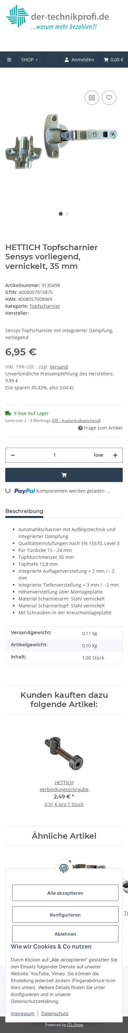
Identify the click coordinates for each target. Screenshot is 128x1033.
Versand (59, 367)
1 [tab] (61, 214)
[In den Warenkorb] (10, 78)
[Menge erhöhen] (115, 455)
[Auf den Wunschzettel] (109, 97)
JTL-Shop (75, 1024)
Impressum (22, 1013)
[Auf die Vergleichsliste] (92, 97)
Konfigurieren (65, 915)
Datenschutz (55, 1013)
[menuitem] (30, 59)
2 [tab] (67, 214)
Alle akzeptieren (65, 893)
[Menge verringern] (13, 455)
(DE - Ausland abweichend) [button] (76, 420)
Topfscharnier (45, 306)
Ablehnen (65, 934)
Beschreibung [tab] (24, 511)
